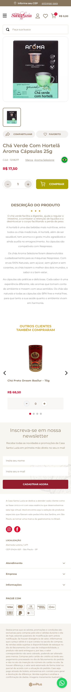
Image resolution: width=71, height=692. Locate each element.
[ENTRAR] (38, 16)
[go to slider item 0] (12, 117)
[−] (27, 404)
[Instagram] (9, 529)
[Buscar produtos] (7, 29)
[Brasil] (64, 160)
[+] (44, 404)
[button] (35, 3)
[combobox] (35, 29)
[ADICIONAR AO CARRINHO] (52, 184)
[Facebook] (17, 529)
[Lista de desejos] (45, 17)
